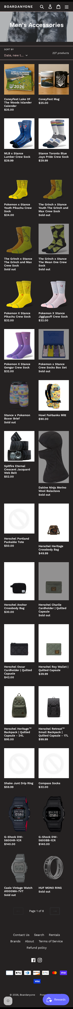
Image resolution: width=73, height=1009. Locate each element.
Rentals (54, 935)
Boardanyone (18, 6)
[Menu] (67, 6)
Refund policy (37, 947)
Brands (15, 941)
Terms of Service (51, 941)
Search (39, 935)
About (29, 941)
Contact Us (21, 935)
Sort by (9, 49)
